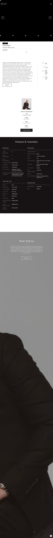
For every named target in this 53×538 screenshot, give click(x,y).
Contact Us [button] (26, 258)
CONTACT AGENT (26, 130)
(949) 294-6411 (26, 119)
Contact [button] (7, 85)
